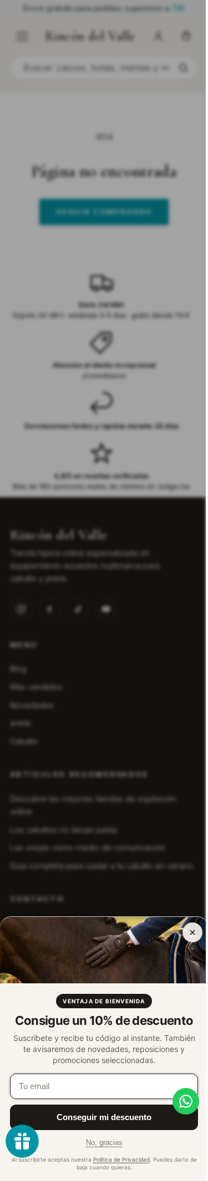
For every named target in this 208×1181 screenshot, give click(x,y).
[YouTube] (106, 609)
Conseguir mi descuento (104, 1117)
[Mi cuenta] (158, 36)
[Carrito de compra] (186, 36)
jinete (20, 723)
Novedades (32, 705)
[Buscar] (183, 67)
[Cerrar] (192, 932)
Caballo (24, 741)
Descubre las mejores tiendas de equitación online (93, 805)
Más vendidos (36, 687)
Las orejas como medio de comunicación (87, 847)
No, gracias (104, 1142)
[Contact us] (177, 1101)
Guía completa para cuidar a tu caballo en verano (101, 865)
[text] (104, 8)
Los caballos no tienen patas (64, 829)
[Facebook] (49, 609)
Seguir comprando (103, 211)
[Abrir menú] (22, 36)
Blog (18, 668)
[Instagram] (21, 609)
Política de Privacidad (121, 1159)
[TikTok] (78, 609)
